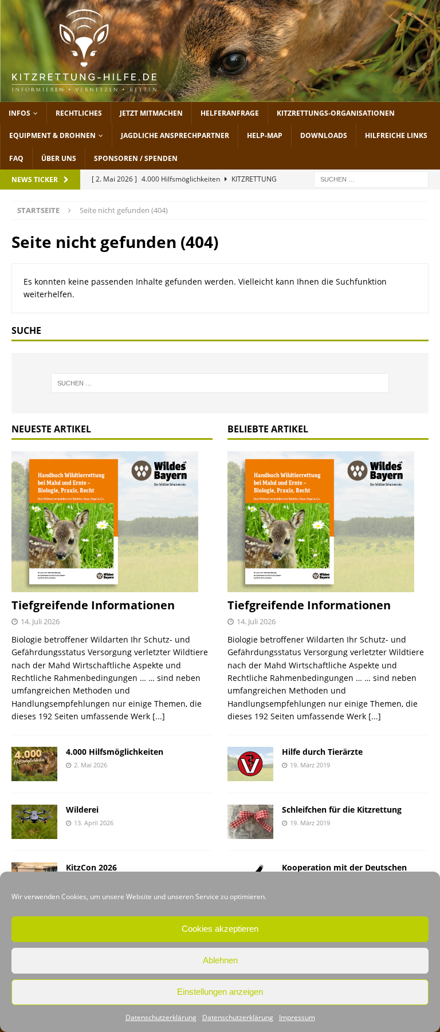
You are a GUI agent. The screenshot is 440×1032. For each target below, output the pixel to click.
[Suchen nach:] (371, 178)
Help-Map (264, 135)
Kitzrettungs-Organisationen (336, 113)
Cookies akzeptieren (220, 928)
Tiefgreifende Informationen (93, 605)
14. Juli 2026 (40, 621)
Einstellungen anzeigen (220, 991)
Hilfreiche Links (396, 135)
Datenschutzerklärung (161, 1017)
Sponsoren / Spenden (136, 158)
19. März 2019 (310, 765)
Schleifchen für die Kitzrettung (342, 809)
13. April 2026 (93, 822)
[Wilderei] (34, 822)
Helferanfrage (230, 113)
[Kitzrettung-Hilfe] (220, 95)
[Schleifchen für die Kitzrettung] (250, 822)
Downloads (323, 135)
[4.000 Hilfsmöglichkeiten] (34, 764)
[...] (158, 716)
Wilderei (82, 809)
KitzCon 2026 (91, 867)
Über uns (58, 158)
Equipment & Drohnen (52, 135)
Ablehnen (220, 960)
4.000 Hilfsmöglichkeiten (114, 751)
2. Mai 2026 (90, 765)
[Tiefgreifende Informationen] (112, 521)
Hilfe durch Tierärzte (322, 751)
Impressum (297, 1017)
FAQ (16, 158)
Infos (19, 113)
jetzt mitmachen (151, 113)
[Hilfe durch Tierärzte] (250, 764)
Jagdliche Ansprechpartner (175, 135)
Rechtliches (79, 113)
